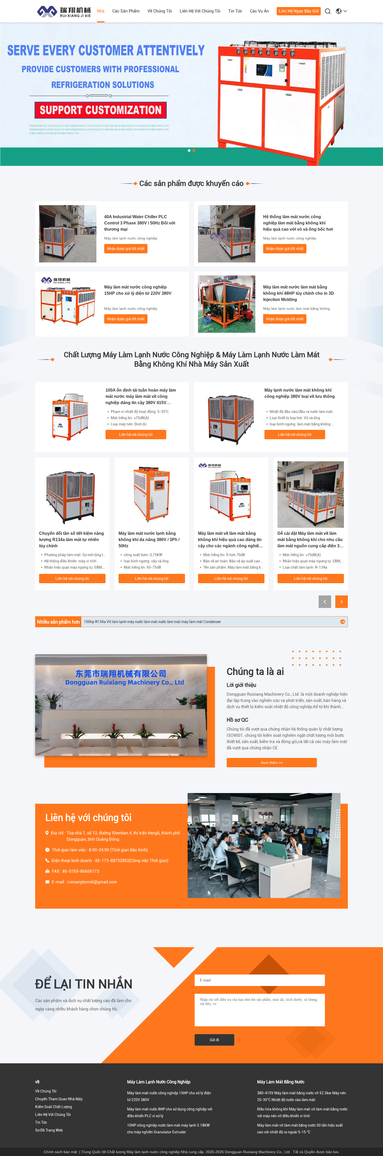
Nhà (100, 11)
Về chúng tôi (159, 11)
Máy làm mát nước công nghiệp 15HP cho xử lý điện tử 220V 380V (137, 290)
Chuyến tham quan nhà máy (59, 1099)
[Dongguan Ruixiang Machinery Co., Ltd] (63, 11)
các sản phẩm (126, 11)
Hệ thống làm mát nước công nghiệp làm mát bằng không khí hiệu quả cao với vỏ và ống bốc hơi (298, 223)
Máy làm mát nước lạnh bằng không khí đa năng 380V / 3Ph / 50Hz (149, 539)
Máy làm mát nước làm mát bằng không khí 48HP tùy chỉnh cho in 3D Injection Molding (298, 293)
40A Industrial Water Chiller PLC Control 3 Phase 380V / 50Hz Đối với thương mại (139, 223)
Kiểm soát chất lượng (53, 1107)
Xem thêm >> (272, 763)
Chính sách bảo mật (60, 1152)
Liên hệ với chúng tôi (200, 11)
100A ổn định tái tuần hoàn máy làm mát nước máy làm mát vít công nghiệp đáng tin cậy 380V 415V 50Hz (141, 397)
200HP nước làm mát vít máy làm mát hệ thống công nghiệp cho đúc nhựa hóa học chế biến (158, 622)
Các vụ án (259, 11)
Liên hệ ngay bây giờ (299, 11)
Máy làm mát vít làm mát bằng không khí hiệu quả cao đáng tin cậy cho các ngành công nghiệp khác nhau (230, 540)
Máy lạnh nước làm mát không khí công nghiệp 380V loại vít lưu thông (299, 393)
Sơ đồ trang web (49, 1130)
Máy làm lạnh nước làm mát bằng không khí (296, 311)
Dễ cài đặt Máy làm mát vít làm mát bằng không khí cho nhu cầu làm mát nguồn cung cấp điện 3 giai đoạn (310, 540)
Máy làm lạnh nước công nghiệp (130, 238)
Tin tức (235, 11)
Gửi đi (214, 1040)
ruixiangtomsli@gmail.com (92, 881)
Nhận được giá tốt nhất (126, 249)
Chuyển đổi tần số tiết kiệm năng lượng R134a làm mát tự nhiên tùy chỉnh (71, 539)
